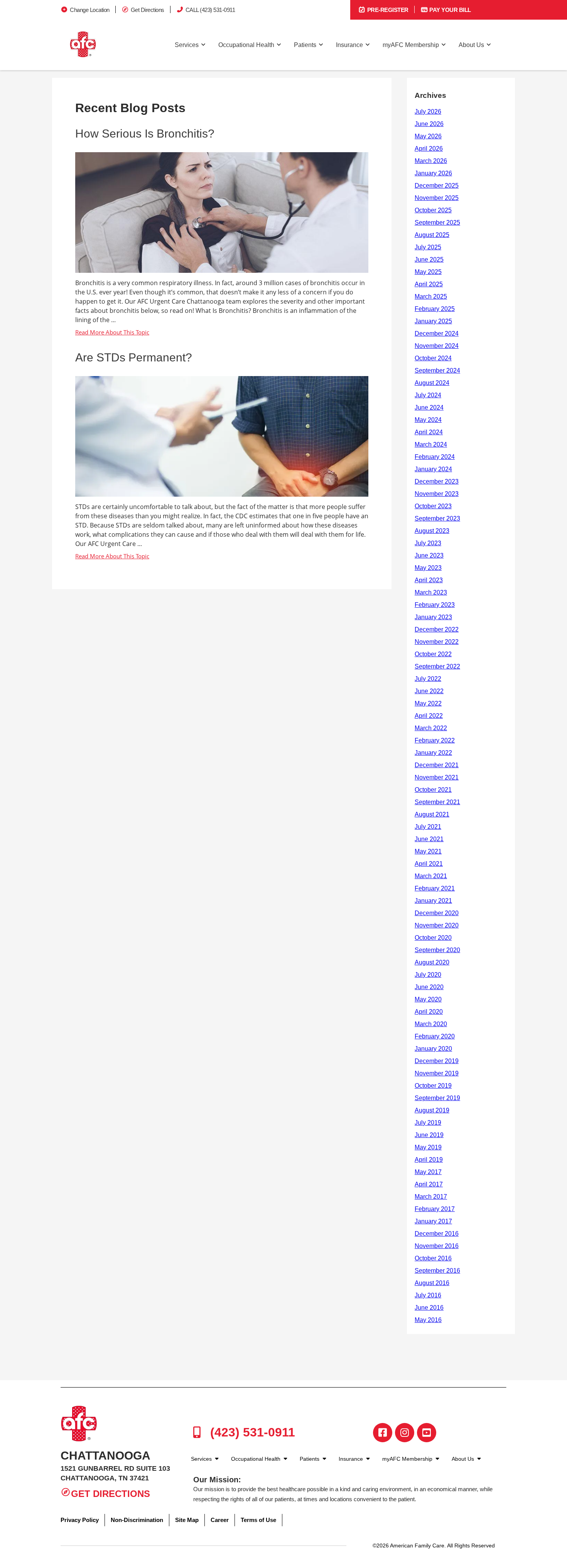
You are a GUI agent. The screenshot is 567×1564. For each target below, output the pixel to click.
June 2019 (429, 1135)
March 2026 (431, 161)
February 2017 (435, 1209)
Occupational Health (246, 45)
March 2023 (431, 592)
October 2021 (433, 789)
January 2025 (433, 321)
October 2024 (433, 358)
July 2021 (428, 826)
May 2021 (428, 851)
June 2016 (429, 1307)
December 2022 (437, 629)
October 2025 (433, 210)
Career (220, 1520)
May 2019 (428, 1147)
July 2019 (428, 1122)
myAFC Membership (411, 45)
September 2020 (437, 950)
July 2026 (428, 111)
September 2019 (437, 1098)
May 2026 (428, 136)
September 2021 (437, 802)
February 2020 (435, 1036)
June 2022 (429, 691)
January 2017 (433, 1221)
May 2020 (428, 999)
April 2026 (429, 148)
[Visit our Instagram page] (404, 1432)
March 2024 (431, 444)
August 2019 (432, 1110)
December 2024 (437, 333)
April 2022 (429, 715)
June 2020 (429, 987)
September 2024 (437, 370)
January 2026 (433, 173)
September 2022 (437, 666)
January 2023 (433, 617)
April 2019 (429, 1159)
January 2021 (433, 900)
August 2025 (432, 235)
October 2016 (433, 1258)
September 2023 (437, 518)
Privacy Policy (80, 1520)
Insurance (349, 45)
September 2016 (437, 1270)
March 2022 (431, 728)
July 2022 (428, 678)
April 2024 (429, 432)
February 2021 (435, 888)
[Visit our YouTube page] (426, 1432)
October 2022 (433, 654)
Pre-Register (387, 10)
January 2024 (433, 469)
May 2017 (428, 1172)
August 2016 (432, 1283)
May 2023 (428, 567)
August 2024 (432, 383)
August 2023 (432, 530)
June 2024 (429, 407)
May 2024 (428, 420)
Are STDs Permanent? (133, 357)
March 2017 (431, 1196)
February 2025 (435, 309)
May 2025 (428, 272)
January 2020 (433, 1048)
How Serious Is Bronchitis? (144, 133)
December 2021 (437, 765)
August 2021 (432, 814)
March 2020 (431, 1024)
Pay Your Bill (449, 10)
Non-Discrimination (137, 1520)
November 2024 (437, 346)
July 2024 (428, 395)
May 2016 (428, 1320)
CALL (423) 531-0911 (210, 10)
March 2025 (431, 296)
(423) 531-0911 (251, 1432)
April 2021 (429, 863)
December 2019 (437, 1061)
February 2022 (435, 740)
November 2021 (437, 777)
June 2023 (429, 555)
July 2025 (428, 247)
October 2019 (433, 1085)
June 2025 (429, 259)
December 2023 (437, 481)
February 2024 (435, 457)
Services (187, 45)
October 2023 (433, 506)
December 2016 (437, 1233)
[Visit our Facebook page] (382, 1432)
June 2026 (429, 124)
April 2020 (429, 1011)
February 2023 (435, 604)
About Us (471, 45)
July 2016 (428, 1295)
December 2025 (437, 185)
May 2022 (428, 703)
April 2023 (429, 580)
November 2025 (437, 198)
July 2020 (428, 974)
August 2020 (432, 962)
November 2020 (437, 925)
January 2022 (433, 752)
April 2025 (429, 284)
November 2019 (437, 1073)
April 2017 (429, 1184)
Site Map (187, 1520)
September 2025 (437, 222)
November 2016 (437, 1246)
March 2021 (431, 876)
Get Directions (147, 10)
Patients (305, 45)
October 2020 (433, 937)
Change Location (90, 10)
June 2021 (429, 839)
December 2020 (437, 913)
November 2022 (437, 641)
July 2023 (428, 543)
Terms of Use (258, 1520)
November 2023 (437, 494)
